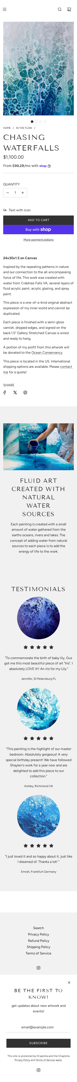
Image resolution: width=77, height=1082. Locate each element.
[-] (7, 192)
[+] (22, 192)
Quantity (11, 184)
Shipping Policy (38, 947)
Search (38, 928)
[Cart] (69, 9)
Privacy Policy (38, 934)
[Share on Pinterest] (25, 392)
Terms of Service (38, 953)
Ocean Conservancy (46, 353)
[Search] (59, 9)
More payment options (39, 239)
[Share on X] (15, 392)
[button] (32, 121)
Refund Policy (38, 941)
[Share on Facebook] (4, 392)
